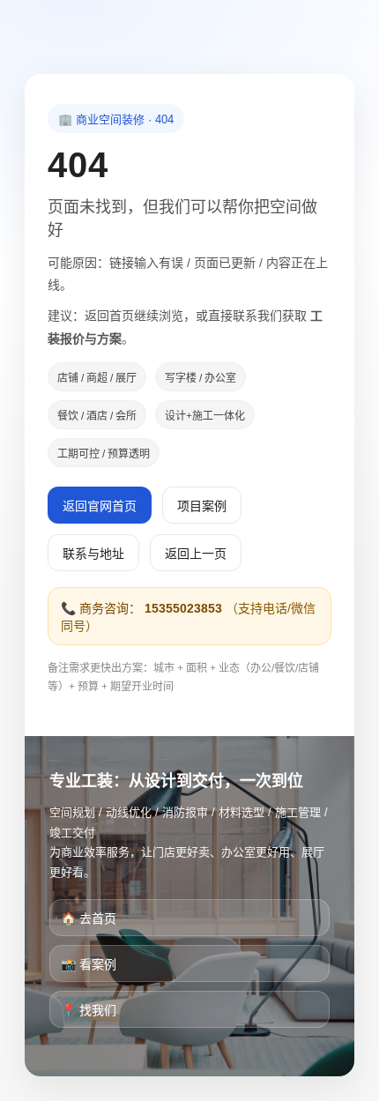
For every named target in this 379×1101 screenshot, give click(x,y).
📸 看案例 (88, 964)
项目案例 (202, 506)
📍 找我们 (88, 1010)
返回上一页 (196, 554)
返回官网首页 (100, 506)
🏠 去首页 (88, 918)
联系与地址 (93, 554)
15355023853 (183, 608)
